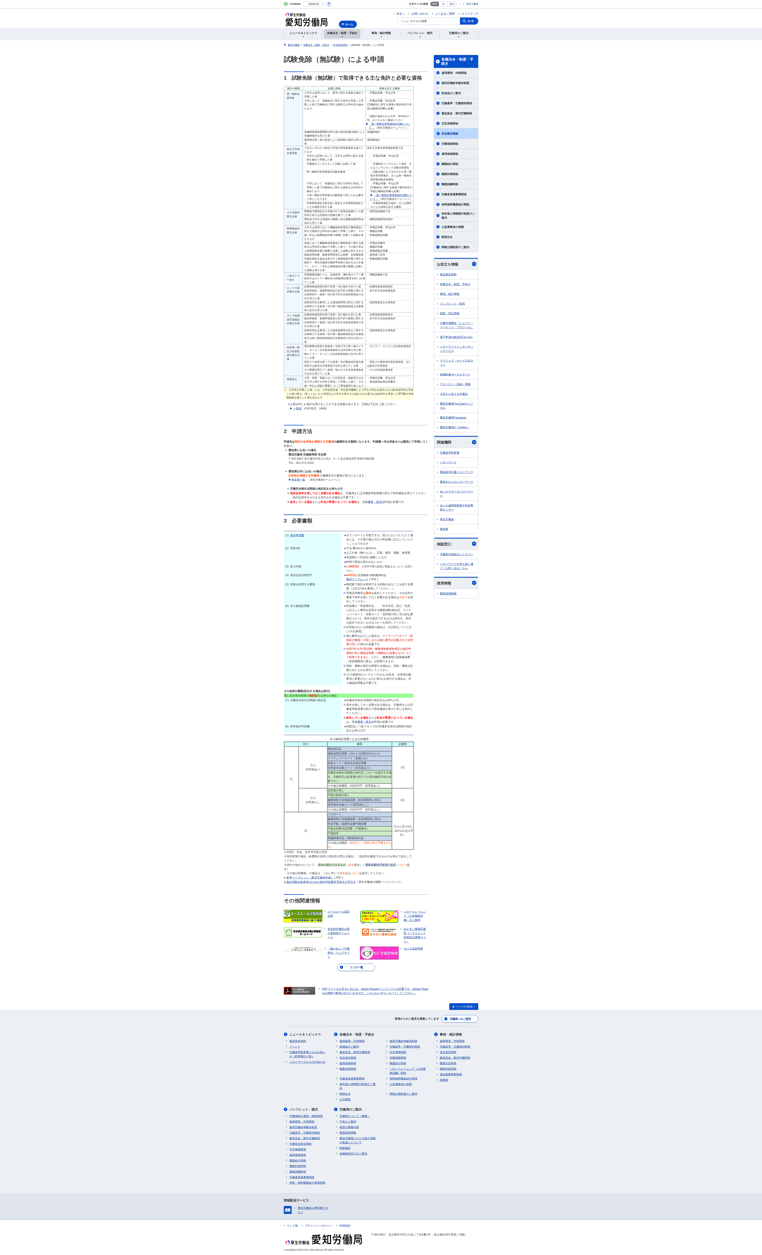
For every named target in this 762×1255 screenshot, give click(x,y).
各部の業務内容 (349, 1127)
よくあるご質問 (445, 13)
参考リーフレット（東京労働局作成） (310, 877)
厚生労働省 (472, 4)
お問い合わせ (420, 13)
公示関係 (345, 1099)
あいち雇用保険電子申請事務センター (456, 507)
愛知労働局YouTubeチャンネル (456, 405)
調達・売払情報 (449, 313)
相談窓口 (444, 544)
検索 (471, 21)
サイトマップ (470, 13)
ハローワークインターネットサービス (456, 348)
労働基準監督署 (449, 452)
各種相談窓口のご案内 (353, 1153)
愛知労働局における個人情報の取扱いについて (358, 1140)
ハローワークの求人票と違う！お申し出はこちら (456, 566)
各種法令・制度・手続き (457, 61)
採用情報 (444, 583)
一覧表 (297, 408)
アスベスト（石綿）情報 (455, 384)
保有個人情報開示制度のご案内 (458, 215)
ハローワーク (448, 462)
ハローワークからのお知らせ (307, 1061)
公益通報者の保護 (453, 226)
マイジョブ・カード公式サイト (456, 362)
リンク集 (292, 1225)
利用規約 (345, 1225)
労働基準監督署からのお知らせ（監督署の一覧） (307, 1054)
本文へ (400, 13)
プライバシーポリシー (319, 1225)
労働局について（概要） (355, 1116)
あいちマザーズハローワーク (456, 493)
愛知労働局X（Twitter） (455, 427)
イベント (294, 1046)
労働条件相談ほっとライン (456, 554)
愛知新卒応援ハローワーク (456, 472)
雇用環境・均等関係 (454, 72)
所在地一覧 (298, 479)
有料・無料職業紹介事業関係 (307, 1182)
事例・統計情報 (449, 293)
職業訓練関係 (450, 184)
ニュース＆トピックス (305, 1034)
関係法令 (447, 237)
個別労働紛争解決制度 (455, 83)
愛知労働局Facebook (453, 417)
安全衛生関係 (450, 133)
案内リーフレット (357, 579)
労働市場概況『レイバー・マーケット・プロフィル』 (456, 325)
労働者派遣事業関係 (454, 194)
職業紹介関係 (450, 164)
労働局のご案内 (351, 1109)
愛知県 (444, 529)
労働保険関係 (450, 143)
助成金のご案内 (451, 93)
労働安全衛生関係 (300, 1143)
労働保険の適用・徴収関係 (306, 1116)
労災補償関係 (297, 1149)
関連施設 (345, 1148)
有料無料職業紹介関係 (455, 204)
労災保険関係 (450, 123)
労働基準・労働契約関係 (457, 103)
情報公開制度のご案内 (455, 247)
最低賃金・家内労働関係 (457, 113)
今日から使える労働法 (454, 394)
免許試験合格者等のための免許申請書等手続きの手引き (321, 882)
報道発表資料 (448, 274)
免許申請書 (297, 535)
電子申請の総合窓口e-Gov (456, 337)
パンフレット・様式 (452, 303)
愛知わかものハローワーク (456, 481)
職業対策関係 (450, 174)
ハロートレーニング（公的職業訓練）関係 (408, 1071)
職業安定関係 (448, 1063)
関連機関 (444, 442)
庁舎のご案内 (348, 1121)
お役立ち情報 (447, 264)
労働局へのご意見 (460, 1018)
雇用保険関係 (450, 153)
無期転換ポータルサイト (455, 374)
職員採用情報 (448, 593)
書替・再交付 (376, 501)
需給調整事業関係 (451, 1074)
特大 (452, 4)
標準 (434, 4)
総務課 (444, 1080)
